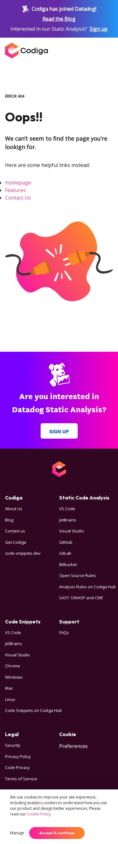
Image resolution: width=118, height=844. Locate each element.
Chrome (12, 666)
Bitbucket (68, 564)
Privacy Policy (18, 756)
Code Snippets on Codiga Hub (33, 710)
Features (15, 190)
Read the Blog (59, 18)
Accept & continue (57, 833)
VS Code (67, 508)
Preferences (73, 746)
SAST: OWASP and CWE (81, 598)
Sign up (99, 28)
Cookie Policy (39, 814)
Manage (17, 833)
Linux (10, 699)
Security (12, 745)
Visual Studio (71, 531)
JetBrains (67, 520)
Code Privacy (17, 767)
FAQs (64, 632)
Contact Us (18, 197)
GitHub (65, 542)
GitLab (65, 553)
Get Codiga (15, 542)
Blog (9, 520)
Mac (9, 688)
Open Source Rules (77, 575)
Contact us (15, 531)
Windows (14, 677)
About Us (13, 508)
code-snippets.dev (23, 553)
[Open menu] (106, 50)
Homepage (18, 182)
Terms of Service (21, 779)
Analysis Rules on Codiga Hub (87, 587)
